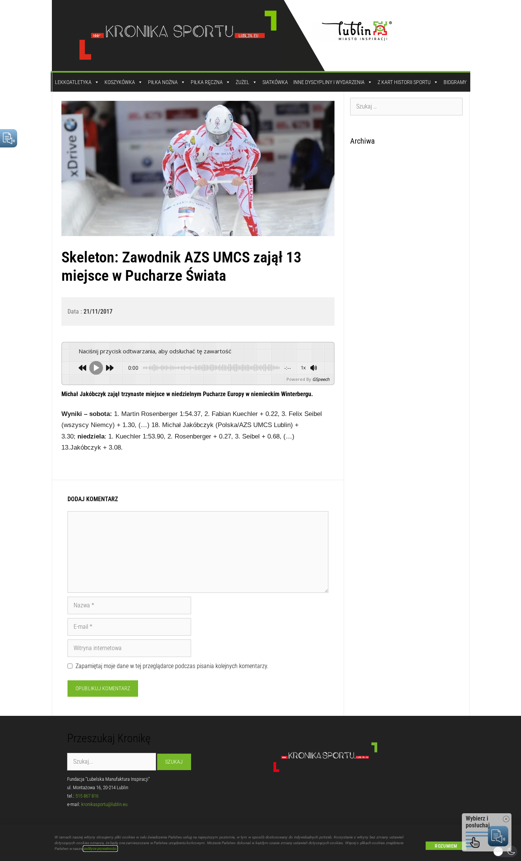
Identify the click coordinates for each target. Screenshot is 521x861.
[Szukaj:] (406, 106)
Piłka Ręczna (207, 82)
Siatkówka (275, 82)
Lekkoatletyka (73, 82)
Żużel (242, 82)
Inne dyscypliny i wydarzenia (329, 82)
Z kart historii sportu (404, 82)
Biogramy (455, 82)
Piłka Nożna (163, 82)
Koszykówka (120, 82)
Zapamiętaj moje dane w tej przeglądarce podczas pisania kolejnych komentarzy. (172, 666)
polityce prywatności (100, 848)
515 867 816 (87, 796)
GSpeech (321, 379)
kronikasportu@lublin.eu (104, 804)
